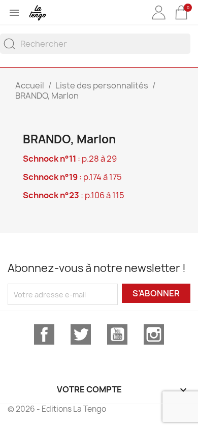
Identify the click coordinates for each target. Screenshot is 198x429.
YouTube (117, 334)
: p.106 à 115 (73, 195)
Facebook (44, 334)
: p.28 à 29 (70, 158)
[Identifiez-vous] (158, 19)
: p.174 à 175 (72, 176)
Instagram (154, 334)
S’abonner (156, 293)
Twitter (81, 334)
